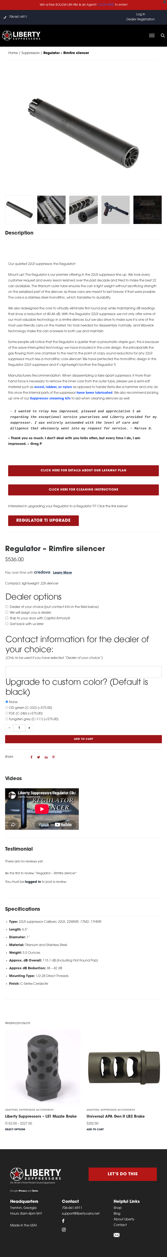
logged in (33, 882)
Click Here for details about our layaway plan (83, 470)
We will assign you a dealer (30, 612)
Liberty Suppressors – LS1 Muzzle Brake (41, 1117)
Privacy (23, 1191)
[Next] (159, 133)
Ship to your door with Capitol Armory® (40, 618)
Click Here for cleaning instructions (83, 489)
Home (13, 53)
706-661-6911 (18, 17)
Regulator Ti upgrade (43, 521)
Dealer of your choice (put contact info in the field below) (54, 607)
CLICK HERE (105, 5)
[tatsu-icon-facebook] (63, 1221)
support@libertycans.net (80, 1213)
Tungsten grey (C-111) (33, 719)
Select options (15, 1129)
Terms (35, 1191)
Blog (117, 1213)
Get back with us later (27, 624)
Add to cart (83, 739)
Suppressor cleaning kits (50, 398)
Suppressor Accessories (36, 1110)
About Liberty (124, 1219)
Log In (140, 14)
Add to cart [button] (95, 1129)
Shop (118, 1208)
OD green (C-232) (30, 708)
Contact (120, 1225)
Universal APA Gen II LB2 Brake (116, 1117)
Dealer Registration (140, 19)
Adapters (11, 1110)
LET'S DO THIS (123, 1174)
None (13, 702)
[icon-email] (117, 1235)
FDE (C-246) (26, 713)
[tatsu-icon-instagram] (64, 1229)
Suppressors (31, 53)
